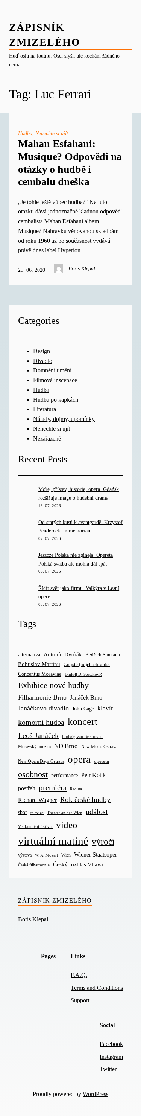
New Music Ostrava (99, 746)
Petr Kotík (93, 775)
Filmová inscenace (55, 380)
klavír (105, 708)
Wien (66, 855)
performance (64, 775)
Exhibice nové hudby (53, 685)
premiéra (53, 787)
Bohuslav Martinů (39, 664)
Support (80, 1000)
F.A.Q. (79, 975)
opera (79, 759)
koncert (82, 721)
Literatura (44, 409)
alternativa (29, 654)
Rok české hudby (85, 799)
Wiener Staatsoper (95, 854)
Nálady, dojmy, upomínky (64, 419)
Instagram (111, 1056)
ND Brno (66, 746)
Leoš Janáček (38, 735)
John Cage (83, 709)
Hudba (25, 133)
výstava (25, 855)
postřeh (26, 788)
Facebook (111, 1044)
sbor (22, 812)
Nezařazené (47, 438)
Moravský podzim (34, 746)
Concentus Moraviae (39, 674)
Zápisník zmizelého (55, 900)
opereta (101, 761)
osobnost (33, 774)
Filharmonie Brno (42, 697)
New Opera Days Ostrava (41, 761)
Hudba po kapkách (55, 399)
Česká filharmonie (34, 865)
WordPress (95, 1094)
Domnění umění (52, 370)
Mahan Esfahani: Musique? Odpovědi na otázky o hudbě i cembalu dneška (70, 163)
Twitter (108, 1069)
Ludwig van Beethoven (82, 736)
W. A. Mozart (46, 855)
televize (37, 812)
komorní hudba (41, 722)
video (66, 825)
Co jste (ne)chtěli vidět (87, 664)
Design (41, 351)
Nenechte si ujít (51, 133)
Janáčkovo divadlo (43, 708)
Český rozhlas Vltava (78, 864)
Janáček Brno (86, 697)
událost (97, 812)
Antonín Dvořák (63, 654)
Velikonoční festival (35, 826)
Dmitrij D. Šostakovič (83, 674)
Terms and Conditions (97, 988)
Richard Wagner (37, 799)
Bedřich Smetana (102, 654)
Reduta (76, 789)
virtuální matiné (53, 841)
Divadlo (42, 361)
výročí (103, 841)
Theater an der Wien (64, 813)
